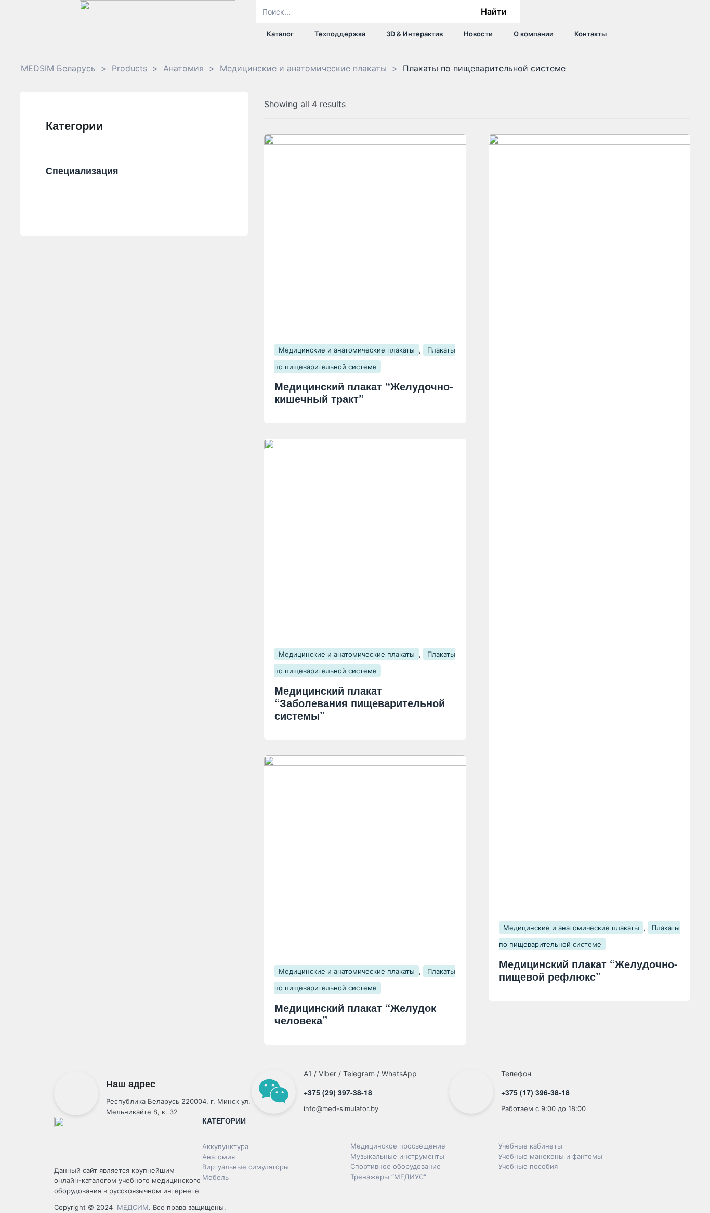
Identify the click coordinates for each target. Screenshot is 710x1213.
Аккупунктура (225, 1146)
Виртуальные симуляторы (245, 1167)
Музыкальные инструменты (397, 1156)
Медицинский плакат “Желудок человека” (355, 1013)
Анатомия (218, 1157)
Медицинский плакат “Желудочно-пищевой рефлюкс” (588, 970)
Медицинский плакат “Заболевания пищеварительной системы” (359, 703)
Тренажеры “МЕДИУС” (388, 1176)
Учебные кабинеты (530, 1146)
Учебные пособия (528, 1166)
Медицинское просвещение (397, 1146)
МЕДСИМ (133, 1207)
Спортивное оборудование (395, 1166)
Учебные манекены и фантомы (550, 1156)
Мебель (215, 1177)
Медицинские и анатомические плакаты (347, 350)
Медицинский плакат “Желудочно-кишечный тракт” (363, 392)
